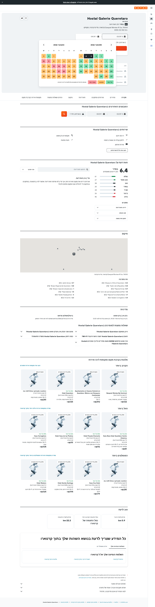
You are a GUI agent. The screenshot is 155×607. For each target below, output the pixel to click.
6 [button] (111, 61)
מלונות (116, 602)
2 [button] (96, 56)
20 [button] (111, 71)
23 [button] (96, 71)
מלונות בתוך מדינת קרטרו (77, 602)
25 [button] (86, 71)
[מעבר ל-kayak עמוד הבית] (140, 8)
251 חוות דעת (114, 24)
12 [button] (81, 61)
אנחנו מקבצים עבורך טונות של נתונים (112, 588)
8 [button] (101, 61)
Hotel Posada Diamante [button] (92, 436)
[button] (2, 2)
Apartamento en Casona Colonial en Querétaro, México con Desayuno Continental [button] (87, 393)
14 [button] (106, 66)
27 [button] (111, 76)
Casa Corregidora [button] (40, 436)
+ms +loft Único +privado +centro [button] (34, 391)
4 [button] (86, 56)
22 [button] (101, 71)
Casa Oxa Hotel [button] (94, 483)
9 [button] (96, 61)
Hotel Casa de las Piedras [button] (64, 436)
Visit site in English (69, 2)
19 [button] (81, 66)
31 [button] (43, 76)
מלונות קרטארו (64, 602)
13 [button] (111, 66)
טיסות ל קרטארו (118, 559)
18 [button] (86, 66)
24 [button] (91, 71)
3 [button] (91, 56)
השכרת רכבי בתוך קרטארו (82, 559)
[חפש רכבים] (151, 23)
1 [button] (101, 56)
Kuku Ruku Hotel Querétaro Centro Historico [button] (115, 437)
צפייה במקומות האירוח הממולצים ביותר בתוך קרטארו (38, 455)
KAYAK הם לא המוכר (118, 584)
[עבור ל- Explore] (151, 29)
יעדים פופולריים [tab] (102, 546)
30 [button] (96, 76)
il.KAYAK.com (124, 602)
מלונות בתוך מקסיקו (92, 602)
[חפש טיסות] (151, 14)
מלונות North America (106, 602)
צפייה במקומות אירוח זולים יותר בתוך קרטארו (35, 408)
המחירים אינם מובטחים (85, 577)
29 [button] (101, 76)
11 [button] (86, 61)
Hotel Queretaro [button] (67, 393)
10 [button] (91, 61)
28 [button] (106, 76)
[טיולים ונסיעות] (151, 40)
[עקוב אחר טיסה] (151, 34)
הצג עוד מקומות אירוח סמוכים (30, 365)
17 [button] (91, 66)
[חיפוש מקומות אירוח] (151, 19)
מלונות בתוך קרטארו (50, 559)
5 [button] (81, 56)
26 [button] (81, 71)
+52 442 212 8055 (121, 30)
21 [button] (106, 71)
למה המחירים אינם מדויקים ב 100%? (113, 591)
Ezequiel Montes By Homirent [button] (116, 393)
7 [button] (106, 61)
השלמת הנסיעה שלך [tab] (117, 546)
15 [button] (101, 66)
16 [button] (96, 66)
